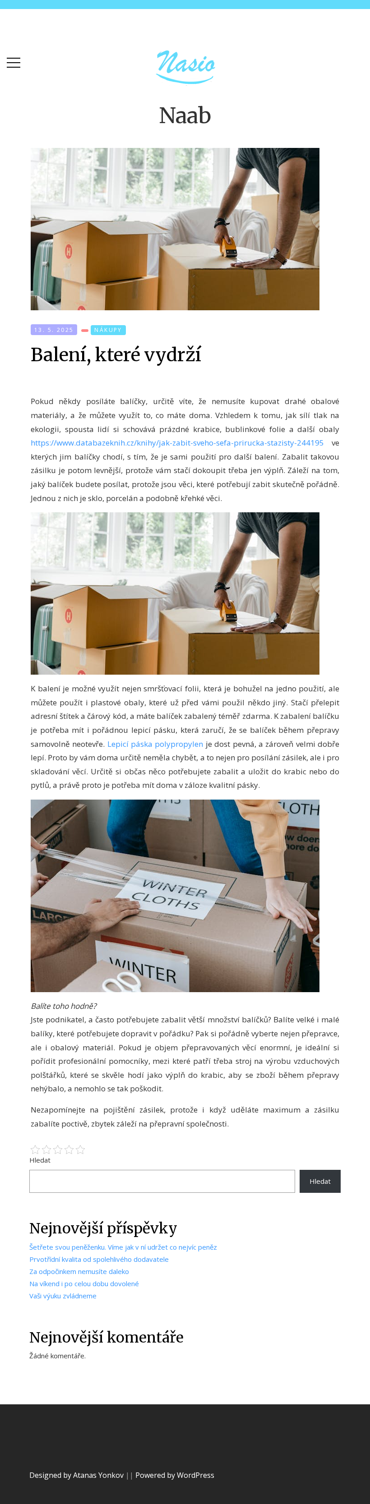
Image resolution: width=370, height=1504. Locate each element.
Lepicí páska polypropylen (155, 744)
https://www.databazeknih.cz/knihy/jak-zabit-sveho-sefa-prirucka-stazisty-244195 (177, 442)
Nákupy (108, 330)
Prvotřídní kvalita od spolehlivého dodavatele (99, 1259)
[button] (13, 61)
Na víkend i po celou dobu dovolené (84, 1283)
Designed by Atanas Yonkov (77, 1475)
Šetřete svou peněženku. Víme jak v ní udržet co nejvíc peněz (123, 1246)
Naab (185, 115)
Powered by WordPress (174, 1475)
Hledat (40, 1159)
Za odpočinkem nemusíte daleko (79, 1271)
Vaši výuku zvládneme (63, 1295)
